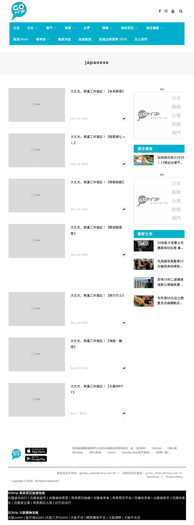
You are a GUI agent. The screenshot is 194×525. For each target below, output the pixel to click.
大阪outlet (15, 517)
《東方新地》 (95, 452)
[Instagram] (166, 11)
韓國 (105, 28)
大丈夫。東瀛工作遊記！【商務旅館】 (98, 182)
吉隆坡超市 (38, 497)
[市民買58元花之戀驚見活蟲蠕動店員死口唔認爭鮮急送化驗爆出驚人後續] (144, 300)
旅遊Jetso (21, 39)
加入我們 (141, 39)
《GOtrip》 (156, 448)
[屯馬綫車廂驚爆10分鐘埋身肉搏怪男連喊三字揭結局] (144, 264)
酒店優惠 (152, 28)
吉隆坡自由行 (17, 497)
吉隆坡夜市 (161, 497)
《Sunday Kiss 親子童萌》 (136, 452)
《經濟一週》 (162, 452)
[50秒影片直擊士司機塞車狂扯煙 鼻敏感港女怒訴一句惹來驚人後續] (144, 245)
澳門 (49, 28)
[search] (181, 11)
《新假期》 (140, 448)
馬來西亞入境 (42, 502)
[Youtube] (173, 11)
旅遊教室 (85, 39)
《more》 (111, 452)
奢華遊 (41, 39)
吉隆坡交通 (22, 502)
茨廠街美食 (143, 497)
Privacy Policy (174, 476)
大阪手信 (77, 517)
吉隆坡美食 (101, 497)
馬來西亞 (127, 28)
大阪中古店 (132, 517)
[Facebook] (160, 11)
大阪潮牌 (115, 517)
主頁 (16, 28)
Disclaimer (153, 476)
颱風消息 (64, 39)
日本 (30, 28)
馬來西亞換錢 (81, 497)
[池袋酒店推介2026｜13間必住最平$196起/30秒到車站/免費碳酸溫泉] (144, 160)
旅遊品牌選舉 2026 (113, 39)
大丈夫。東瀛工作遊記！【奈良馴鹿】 (98, 91)
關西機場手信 (96, 517)
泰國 (68, 28)
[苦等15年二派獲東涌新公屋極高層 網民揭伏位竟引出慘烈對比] (144, 282)
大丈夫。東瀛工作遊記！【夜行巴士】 (98, 295)
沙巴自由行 (63, 502)
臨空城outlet (35, 517)
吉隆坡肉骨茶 (58, 497)
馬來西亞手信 (122, 497)
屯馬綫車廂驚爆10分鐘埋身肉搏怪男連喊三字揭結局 (170, 266)
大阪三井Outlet (57, 517)
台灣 (87, 28)
